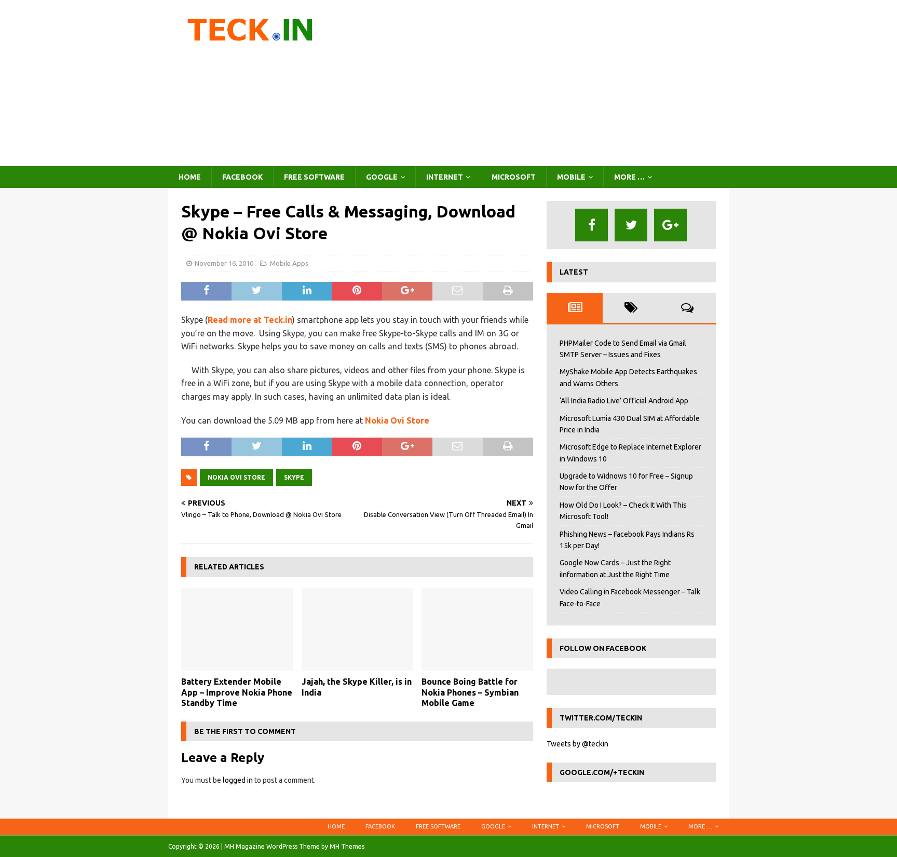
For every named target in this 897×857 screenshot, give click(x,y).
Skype (294, 477)
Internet (444, 177)
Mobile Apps (289, 263)
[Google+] (670, 225)
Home (190, 177)
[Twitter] (631, 225)
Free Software (314, 177)
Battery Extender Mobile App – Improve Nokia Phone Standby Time (236, 692)
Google (382, 177)
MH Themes (347, 846)
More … (629, 177)
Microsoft (514, 177)
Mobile (571, 177)
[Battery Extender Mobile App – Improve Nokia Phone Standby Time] (237, 629)
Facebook (242, 177)
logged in (238, 780)
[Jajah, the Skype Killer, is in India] (357, 629)
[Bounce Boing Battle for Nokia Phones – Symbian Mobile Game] (477, 629)
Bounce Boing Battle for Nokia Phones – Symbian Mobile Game (470, 692)
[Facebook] (591, 225)
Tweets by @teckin (577, 744)
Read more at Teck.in (250, 319)
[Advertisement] (539, 83)
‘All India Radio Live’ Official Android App (624, 401)
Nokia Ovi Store (397, 420)
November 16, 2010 (224, 263)
